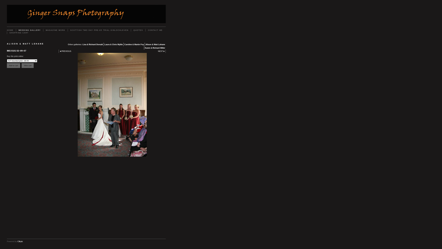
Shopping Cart (18, 33)
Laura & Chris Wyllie (113, 44)
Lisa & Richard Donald (93, 44)
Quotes (138, 30)
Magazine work (55, 30)
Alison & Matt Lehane (155, 44)
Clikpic (20, 241)
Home (10, 30)
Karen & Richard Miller (155, 48)
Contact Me (155, 30)
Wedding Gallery (29, 30)
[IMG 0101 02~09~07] (112, 105)
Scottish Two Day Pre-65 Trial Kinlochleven (99, 30)
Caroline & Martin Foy (134, 44)
